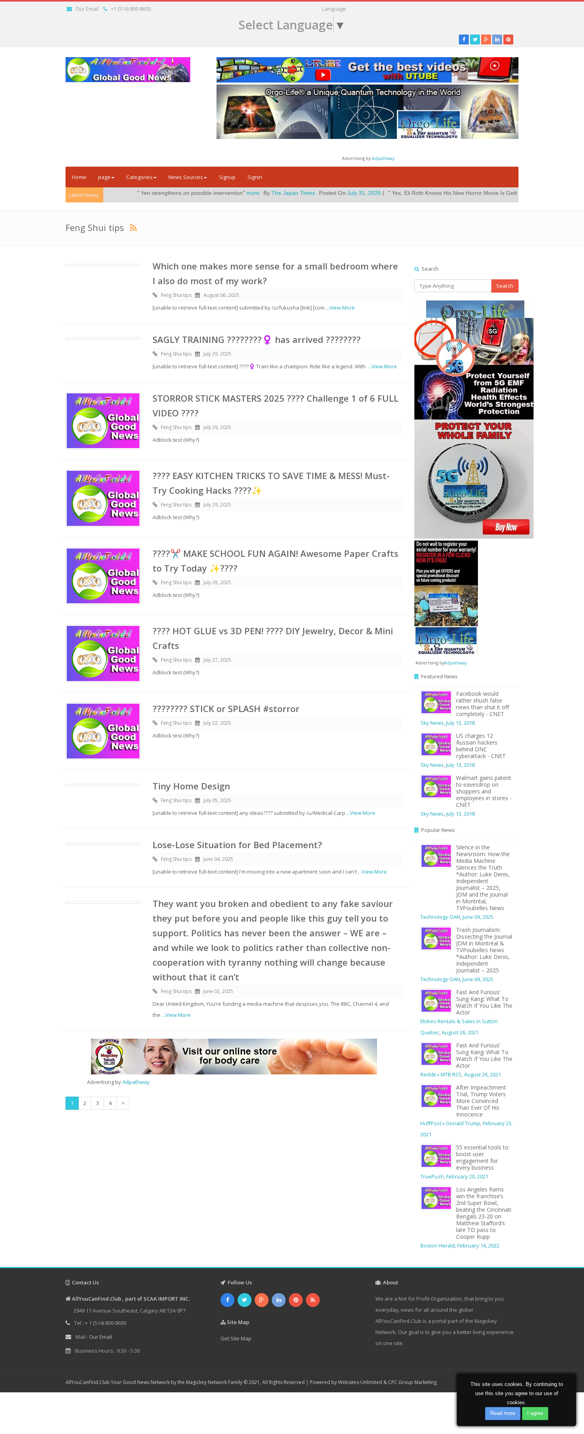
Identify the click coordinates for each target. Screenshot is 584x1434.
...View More (340, 307)
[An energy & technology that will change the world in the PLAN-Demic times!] (367, 111)
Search (504, 285)
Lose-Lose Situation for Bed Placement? (237, 845)
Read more (502, 1413)
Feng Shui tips (176, 295)
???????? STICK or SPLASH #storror (226, 708)
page (104, 177)
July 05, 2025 (217, 800)
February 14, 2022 (478, 1245)
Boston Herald (437, 1245)
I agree (535, 1413)
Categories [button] (139, 177)
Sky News (432, 722)
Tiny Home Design (191, 786)
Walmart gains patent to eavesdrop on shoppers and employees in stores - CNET (484, 791)
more (190, 193)
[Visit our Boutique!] (234, 1056)
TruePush (432, 1176)
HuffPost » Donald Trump (450, 1123)
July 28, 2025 (217, 582)
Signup (227, 177)
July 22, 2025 (217, 723)
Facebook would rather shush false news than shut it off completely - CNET (482, 704)
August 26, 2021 (460, 1032)
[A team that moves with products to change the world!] (446, 597)
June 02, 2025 (218, 991)
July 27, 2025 (217, 659)
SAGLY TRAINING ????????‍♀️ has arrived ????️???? (257, 339)
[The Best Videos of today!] (367, 69)
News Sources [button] (185, 177)
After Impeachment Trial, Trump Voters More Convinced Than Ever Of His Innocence (481, 1101)
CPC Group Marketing (412, 1382)
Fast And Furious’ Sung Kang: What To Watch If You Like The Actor (484, 1002)
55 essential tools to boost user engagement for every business (482, 1157)
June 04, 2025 (218, 859)
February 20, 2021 (467, 1176)
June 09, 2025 (477, 916)
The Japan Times (231, 193)
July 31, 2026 (302, 193)
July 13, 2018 (460, 722)
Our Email (87, 8)
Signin (255, 177)
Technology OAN (440, 916)
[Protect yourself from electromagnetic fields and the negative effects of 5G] (466, 419)
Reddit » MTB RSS (441, 1074)
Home (79, 177)
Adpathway (383, 158)
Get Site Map (235, 1338)
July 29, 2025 (217, 353)
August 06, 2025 (221, 295)
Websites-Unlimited (360, 1382)
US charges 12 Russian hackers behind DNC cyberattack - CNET (481, 746)
